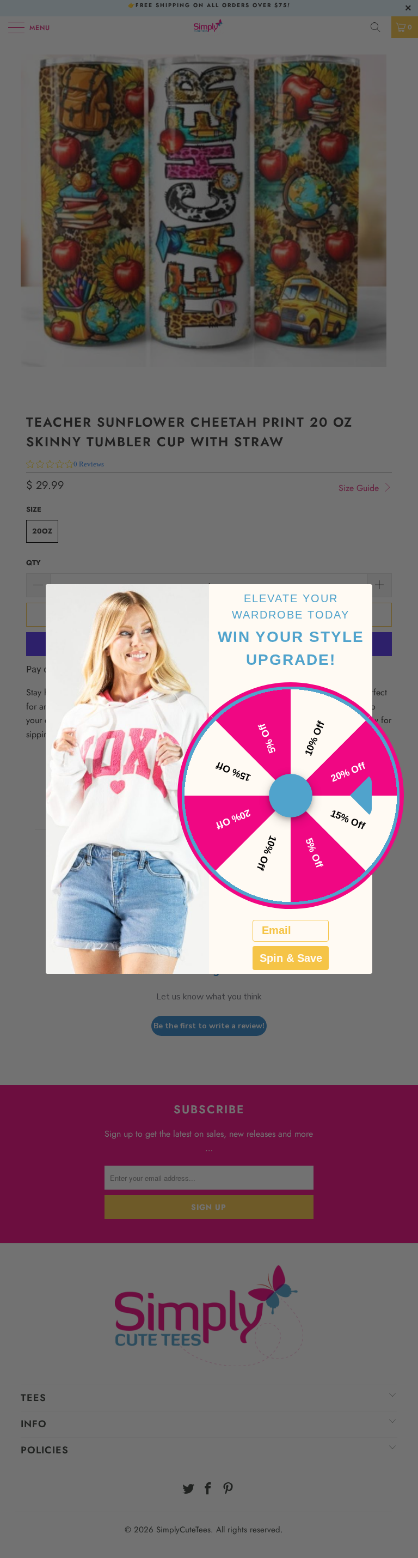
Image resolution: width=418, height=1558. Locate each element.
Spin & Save (291, 958)
